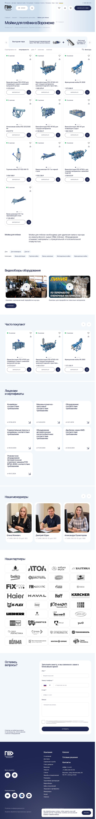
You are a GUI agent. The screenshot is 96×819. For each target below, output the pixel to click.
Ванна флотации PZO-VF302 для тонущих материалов (47, 127)
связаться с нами (82, 8)
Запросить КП (16, 92)
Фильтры (88, 50)
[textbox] (44, 685)
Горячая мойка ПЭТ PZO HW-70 (17, 169)
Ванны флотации (20, 256)
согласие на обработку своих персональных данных (60, 720)
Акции (57, 2)
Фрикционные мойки (80, 256)
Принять (86, 812)
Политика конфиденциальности (14, 808)
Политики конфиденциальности (58, 722)
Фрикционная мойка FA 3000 (75, 82)
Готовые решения (70, 757)
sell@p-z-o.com (67, 767)
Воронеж (8, 2)
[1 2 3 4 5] (18, 57)
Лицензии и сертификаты (51, 789)
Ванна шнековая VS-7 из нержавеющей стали (14, 215)
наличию (41, 50)
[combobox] (48, 685)
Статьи (46, 772)
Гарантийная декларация (51, 780)
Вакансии (47, 767)
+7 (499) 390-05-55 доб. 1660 (75, 538)
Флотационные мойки (63, 256)
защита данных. (54, 814)
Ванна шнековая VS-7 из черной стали (47, 170)
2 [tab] (18, 80)
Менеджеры (48, 2)
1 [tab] (46, 80)
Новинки (61, 2)
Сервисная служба (21, 2)
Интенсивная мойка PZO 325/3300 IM (18, 127)
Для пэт (27, 251)
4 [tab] (20, 80)
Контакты (42, 2)
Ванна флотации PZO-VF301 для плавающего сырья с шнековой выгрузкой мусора (17, 84)
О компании (37, 2)
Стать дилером (29, 2)
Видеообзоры (48, 783)
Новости (46, 770)
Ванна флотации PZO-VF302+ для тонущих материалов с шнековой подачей (76, 171)
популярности (24, 50)
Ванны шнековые (47, 256)
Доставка (14, 2)
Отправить (65, 729)
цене (32, 50)
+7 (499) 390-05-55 (86, 2)
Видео (53, 2)
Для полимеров (16, 251)
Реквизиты (47, 778)
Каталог (65, 752)
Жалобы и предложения (51, 775)
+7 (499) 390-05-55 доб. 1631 (46, 538)
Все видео (11, 305)
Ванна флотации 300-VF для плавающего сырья (75, 127)
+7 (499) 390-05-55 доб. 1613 (17, 538)
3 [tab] (19, 80)
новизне (49, 50)
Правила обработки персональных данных (18, 812)
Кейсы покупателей (50, 786)
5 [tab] (21, 80)
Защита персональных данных (54, 808)
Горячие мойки (33, 256)
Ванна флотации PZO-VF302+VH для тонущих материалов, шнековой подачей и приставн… (47, 84)
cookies (45, 814)
